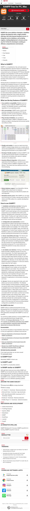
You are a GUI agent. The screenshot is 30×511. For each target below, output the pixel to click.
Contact (26, 503)
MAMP (4, 415)
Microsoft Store (6, 392)
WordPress (5, 417)
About (4, 50)
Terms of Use (11, 503)
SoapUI (4, 421)
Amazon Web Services (13, 320)
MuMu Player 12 (6, 399)
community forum (7, 354)
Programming (18, 3)
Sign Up (3, 503)
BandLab (4, 397)
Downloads (10, 3)
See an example (25, 440)
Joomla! (4, 419)
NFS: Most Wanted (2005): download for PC (13, 394)
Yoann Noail (3, 28)
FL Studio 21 (5, 390)
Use (4, 55)
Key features (6, 53)
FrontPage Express (7, 408)
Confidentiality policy (19, 503)
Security (5, 60)
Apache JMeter (6, 411)
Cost (4, 57)
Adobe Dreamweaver (7, 406)
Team (7, 503)
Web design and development (12, 403)
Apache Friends (10, 19)
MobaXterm (5, 413)
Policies (15, 504)
